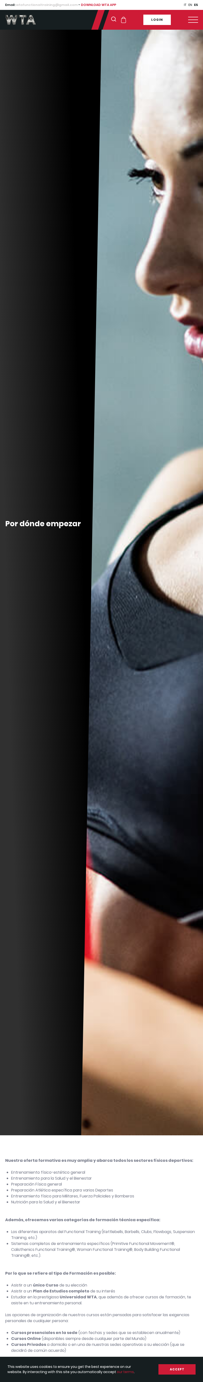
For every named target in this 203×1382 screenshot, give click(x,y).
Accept (177, 1369)
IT (185, 4)
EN (190, 4)
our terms (125, 1371)
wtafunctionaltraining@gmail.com (47, 4)
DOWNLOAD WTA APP (98, 4)
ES (196, 4)
